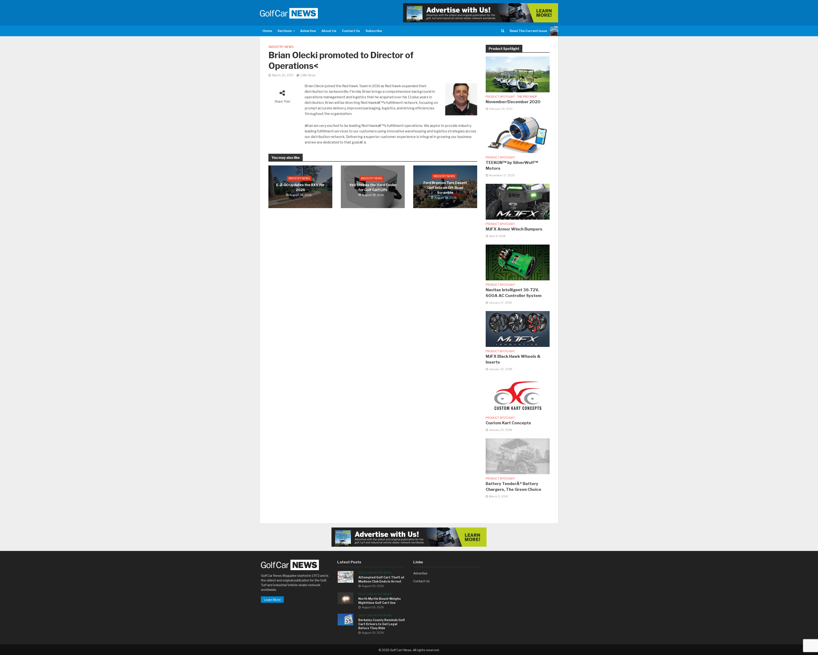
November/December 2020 (513, 101)
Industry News (281, 47)
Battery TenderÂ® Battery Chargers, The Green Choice (513, 486)
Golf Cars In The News (375, 572)
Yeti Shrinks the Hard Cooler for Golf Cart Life (373, 187)
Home (267, 31)
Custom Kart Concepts (508, 422)
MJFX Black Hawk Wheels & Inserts (513, 359)
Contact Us (351, 31)
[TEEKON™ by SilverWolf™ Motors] (518, 135)
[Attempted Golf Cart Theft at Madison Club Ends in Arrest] (345, 577)
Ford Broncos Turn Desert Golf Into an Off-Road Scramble (445, 188)
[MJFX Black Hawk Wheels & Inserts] (518, 329)
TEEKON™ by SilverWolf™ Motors (512, 165)
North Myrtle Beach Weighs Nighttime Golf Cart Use (379, 600)
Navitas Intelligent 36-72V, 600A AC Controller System (513, 292)
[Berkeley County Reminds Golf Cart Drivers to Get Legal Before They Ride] (345, 619)
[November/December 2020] (518, 74)
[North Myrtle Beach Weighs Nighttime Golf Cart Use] (345, 598)
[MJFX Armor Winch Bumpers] (518, 201)
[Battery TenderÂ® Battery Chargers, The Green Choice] (518, 456)
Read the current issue (528, 31)
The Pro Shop (527, 96)
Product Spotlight (500, 96)
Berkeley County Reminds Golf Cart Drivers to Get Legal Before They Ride (381, 624)
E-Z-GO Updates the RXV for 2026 (300, 187)
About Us (328, 31)
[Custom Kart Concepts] (518, 395)
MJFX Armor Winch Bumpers (514, 229)
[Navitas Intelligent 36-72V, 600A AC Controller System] (518, 262)
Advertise (308, 31)
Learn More (272, 600)
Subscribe (374, 31)
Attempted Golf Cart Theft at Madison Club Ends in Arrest (381, 579)
